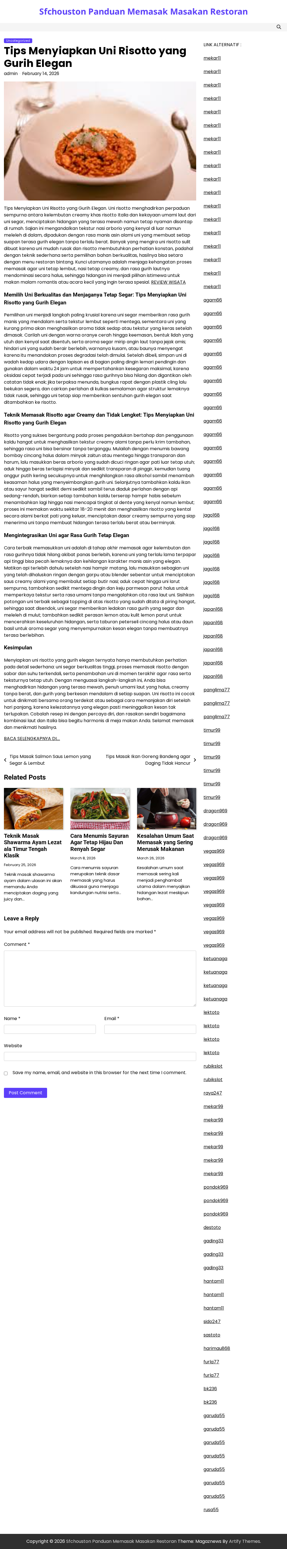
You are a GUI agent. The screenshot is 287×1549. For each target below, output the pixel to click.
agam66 (212, 300)
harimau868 (216, 1348)
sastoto (211, 1335)
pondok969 (215, 1187)
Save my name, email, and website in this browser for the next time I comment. (99, 1072)
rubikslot (213, 1066)
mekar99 (213, 1106)
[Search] (279, 27)
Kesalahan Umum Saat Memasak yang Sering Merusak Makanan (165, 842)
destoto (212, 1227)
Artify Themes (244, 1541)
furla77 (211, 1362)
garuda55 (214, 1415)
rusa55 (211, 1509)
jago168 (211, 515)
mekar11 (212, 58)
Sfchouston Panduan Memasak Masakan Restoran (143, 11)
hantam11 (213, 1281)
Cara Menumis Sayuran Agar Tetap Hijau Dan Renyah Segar (99, 842)
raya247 (212, 1093)
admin (11, 73)
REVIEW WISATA (168, 282)
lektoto (211, 1012)
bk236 (210, 1388)
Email (111, 1018)
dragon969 (215, 811)
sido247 (212, 1321)
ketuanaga (215, 958)
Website (13, 1045)
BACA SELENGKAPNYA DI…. (32, 738)
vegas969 (213, 851)
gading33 (213, 1241)
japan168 (213, 609)
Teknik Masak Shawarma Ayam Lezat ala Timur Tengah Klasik (33, 846)
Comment (17, 944)
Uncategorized (18, 41)
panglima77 (216, 690)
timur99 (211, 730)
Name (12, 1018)
